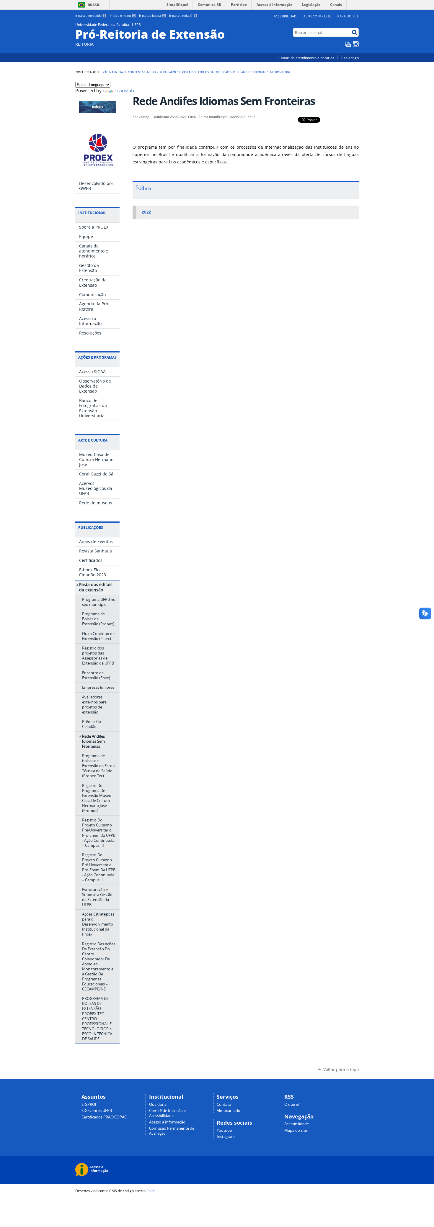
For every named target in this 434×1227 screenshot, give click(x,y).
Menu (151, 72)
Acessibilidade (286, 16)
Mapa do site (348, 16)
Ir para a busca (152, 15)
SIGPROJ (88, 1104)
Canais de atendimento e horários (306, 57)
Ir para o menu (122, 15)
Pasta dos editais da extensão (205, 72)
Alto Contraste (317, 16)
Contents (135, 72)
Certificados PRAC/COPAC (104, 1117)
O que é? (292, 1104)
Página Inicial (113, 72)
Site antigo (350, 57)
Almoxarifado (228, 1110)
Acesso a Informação (167, 1122)
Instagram (356, 44)
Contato (224, 1104)
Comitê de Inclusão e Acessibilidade (167, 1113)
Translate (125, 91)
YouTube (348, 44)
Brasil (94, 4)
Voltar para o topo (341, 1069)
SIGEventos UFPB (96, 1110)
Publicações (168, 72)
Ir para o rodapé (182, 15)
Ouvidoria (158, 1104)
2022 (146, 212)
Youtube (224, 1130)
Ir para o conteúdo (90, 15)
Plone (151, 1190)
